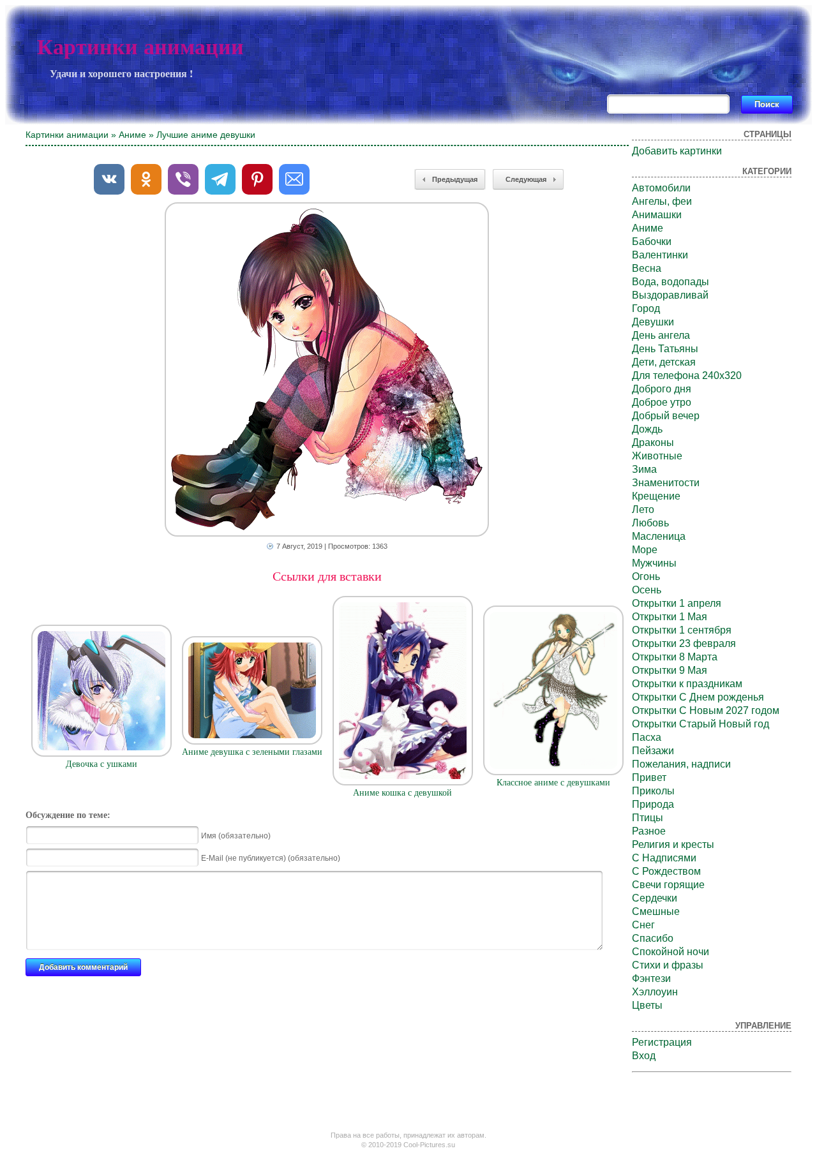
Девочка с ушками (101, 764)
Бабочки (651, 241)
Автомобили (661, 187)
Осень (646, 589)
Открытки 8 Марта (674, 656)
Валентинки (660, 254)
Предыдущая (454, 179)
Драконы (653, 442)
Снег (643, 924)
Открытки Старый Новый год (700, 723)
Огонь (646, 576)
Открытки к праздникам (687, 683)
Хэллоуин (655, 991)
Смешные (656, 911)
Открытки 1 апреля (676, 603)
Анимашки (657, 214)
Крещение (656, 496)
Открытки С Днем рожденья (698, 697)
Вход (644, 1055)
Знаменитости (666, 482)
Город (646, 308)
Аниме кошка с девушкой (402, 793)
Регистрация (662, 1042)
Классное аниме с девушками (553, 782)
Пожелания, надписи (681, 764)
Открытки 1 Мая (669, 616)
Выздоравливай (670, 295)
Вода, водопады (670, 281)
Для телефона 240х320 (687, 375)
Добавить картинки (677, 150)
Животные (657, 455)
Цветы (647, 1005)
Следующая (526, 179)
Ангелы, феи (662, 201)
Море (644, 549)
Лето (643, 509)
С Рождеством (666, 871)
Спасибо (652, 938)
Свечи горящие (668, 884)
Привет (649, 777)
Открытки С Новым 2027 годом (705, 710)
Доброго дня (661, 388)
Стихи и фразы (667, 965)
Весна (646, 268)
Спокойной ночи (670, 951)
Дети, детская (664, 362)
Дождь (647, 429)
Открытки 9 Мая (669, 670)
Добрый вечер (666, 415)
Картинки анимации (140, 47)
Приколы (653, 790)
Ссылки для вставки (327, 576)
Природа (653, 804)
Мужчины (654, 563)
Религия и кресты (673, 844)
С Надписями (664, 857)
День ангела (661, 335)
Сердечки (654, 898)
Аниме (132, 135)
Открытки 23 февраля (684, 643)
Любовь (650, 522)
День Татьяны (665, 348)
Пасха (646, 737)
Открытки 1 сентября (681, 630)
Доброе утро (661, 402)
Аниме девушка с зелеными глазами (252, 752)
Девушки (653, 321)
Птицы (647, 817)
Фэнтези (651, 978)
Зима (644, 469)
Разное (649, 831)
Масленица (659, 536)
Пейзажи (653, 750)
